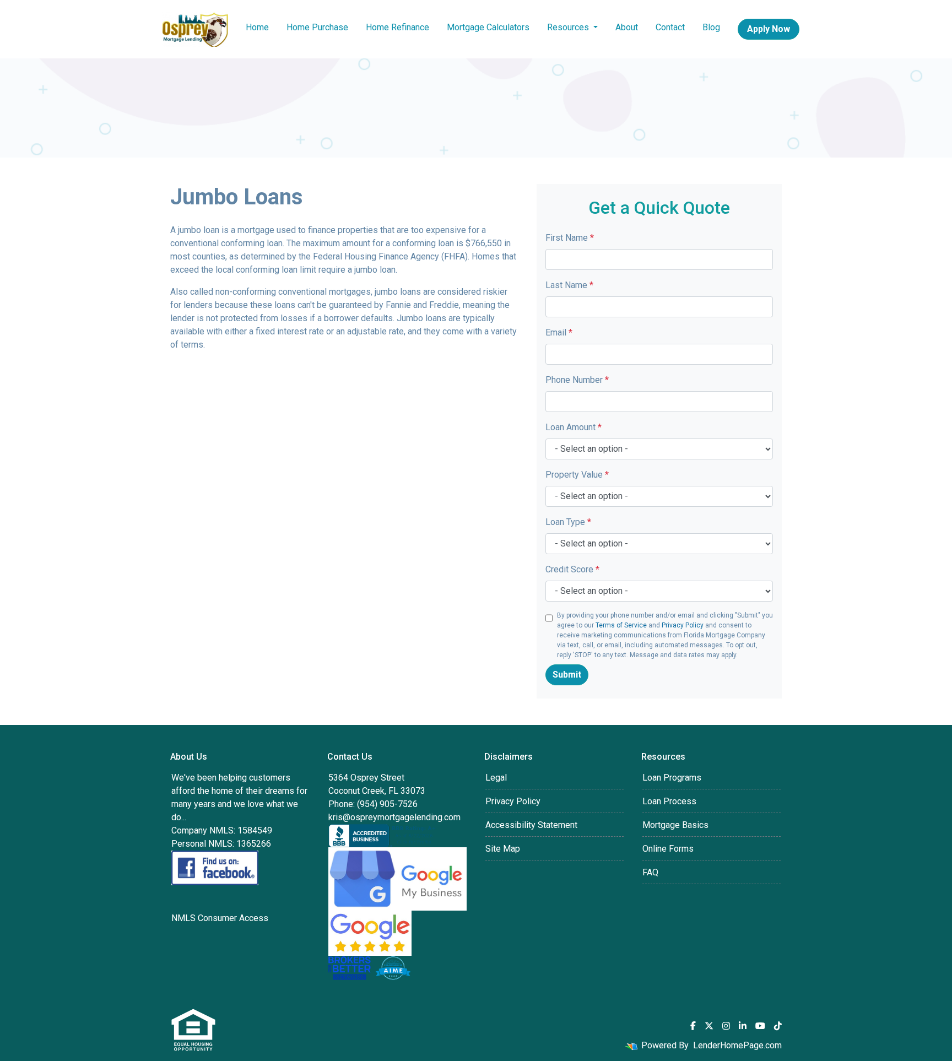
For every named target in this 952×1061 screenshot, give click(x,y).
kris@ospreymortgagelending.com (394, 817)
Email (558, 332)
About (626, 27)
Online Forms (668, 848)
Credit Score (572, 569)
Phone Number (577, 380)
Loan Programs (671, 777)
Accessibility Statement (531, 825)
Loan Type (568, 522)
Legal (496, 777)
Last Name (569, 285)
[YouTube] (760, 1025)
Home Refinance (397, 27)
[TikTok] (778, 1025)
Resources (569, 27)
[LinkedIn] (743, 1025)
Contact (670, 27)
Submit (567, 674)
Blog (711, 27)
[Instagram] (726, 1025)
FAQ (650, 872)
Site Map (502, 848)
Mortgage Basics (675, 825)
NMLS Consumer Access (219, 918)
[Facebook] (693, 1025)
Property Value (577, 474)
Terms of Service (621, 625)
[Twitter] (709, 1025)
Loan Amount (573, 427)
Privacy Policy (683, 625)
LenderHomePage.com (737, 1045)
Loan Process (669, 801)
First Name (569, 237)
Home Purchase (317, 27)
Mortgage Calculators (488, 27)
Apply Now (768, 29)
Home (257, 27)
